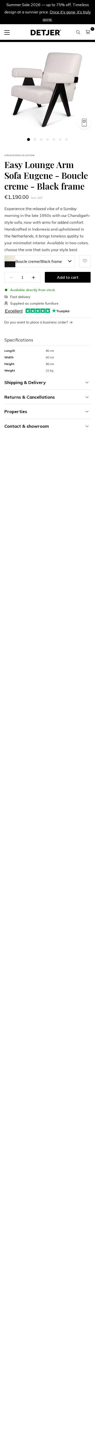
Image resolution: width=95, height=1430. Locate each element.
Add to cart (67, 277)
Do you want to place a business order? (36, 322)
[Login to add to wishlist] (85, 261)
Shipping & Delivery (25, 382)
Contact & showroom (26, 426)
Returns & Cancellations (29, 397)
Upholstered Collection (19, 155)
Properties (15, 411)
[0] (88, 32)
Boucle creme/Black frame (38, 261)
